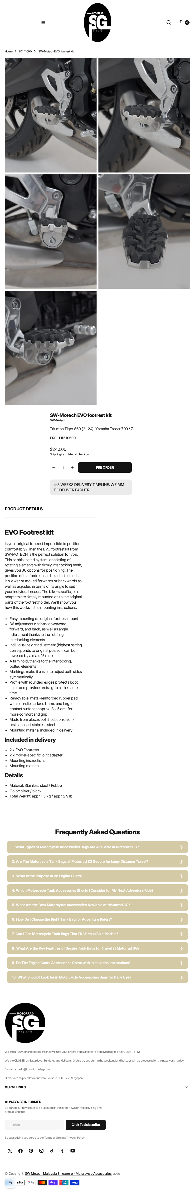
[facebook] (20, 1151)
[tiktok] (52, 1151)
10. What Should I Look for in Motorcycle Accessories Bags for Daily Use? (71, 977)
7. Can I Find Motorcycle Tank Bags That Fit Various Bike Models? (65, 934)
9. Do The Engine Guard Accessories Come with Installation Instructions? (71, 962)
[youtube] (73, 1151)
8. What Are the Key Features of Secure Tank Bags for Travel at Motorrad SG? (75, 948)
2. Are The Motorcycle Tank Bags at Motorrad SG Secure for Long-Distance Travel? (80, 861)
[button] (43, 22)
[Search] (169, 22)
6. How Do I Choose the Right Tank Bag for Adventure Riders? (62, 919)
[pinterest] (31, 1151)
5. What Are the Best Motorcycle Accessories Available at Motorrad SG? (71, 905)
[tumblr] (62, 1151)
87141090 (25, 51)
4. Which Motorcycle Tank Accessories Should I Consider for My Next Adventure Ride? (82, 890)
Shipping (55, 454)
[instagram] (41, 1151)
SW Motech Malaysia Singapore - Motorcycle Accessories (68, 1173)
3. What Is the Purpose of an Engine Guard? (47, 876)
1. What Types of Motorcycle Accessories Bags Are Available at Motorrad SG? (75, 847)
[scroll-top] (187, 1185)
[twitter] (10, 1151)
